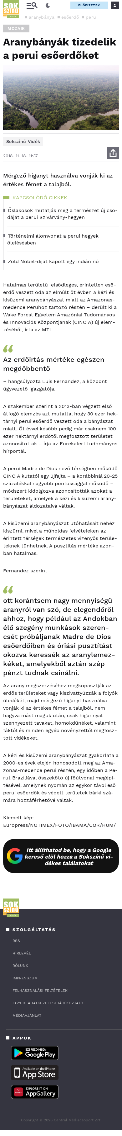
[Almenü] (31, 5)
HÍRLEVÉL (22, 953)
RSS (16, 941)
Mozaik (16, 28)
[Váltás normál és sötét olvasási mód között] (48, 5)
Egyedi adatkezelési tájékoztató (48, 1003)
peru (91, 17)
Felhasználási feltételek (40, 990)
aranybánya (41, 17)
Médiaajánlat (27, 1015)
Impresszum (25, 978)
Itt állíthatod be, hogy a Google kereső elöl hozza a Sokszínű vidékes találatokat (68, 856)
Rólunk (20, 965)
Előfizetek (89, 5)
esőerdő (70, 17)
